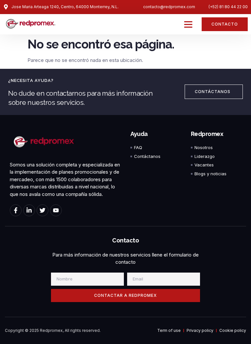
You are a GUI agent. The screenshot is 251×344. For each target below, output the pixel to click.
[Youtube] (56, 210)
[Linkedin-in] (29, 210)
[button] (188, 24)
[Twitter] (42, 210)
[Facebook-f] (16, 210)
